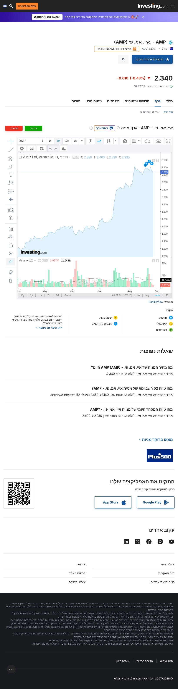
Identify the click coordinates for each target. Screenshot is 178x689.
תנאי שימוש (166, 661)
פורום (75, 101)
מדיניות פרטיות (145, 661)
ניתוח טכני (94, 101)
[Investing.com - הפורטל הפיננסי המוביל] (152, 6)
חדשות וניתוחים (137, 101)
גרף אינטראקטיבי (149, 111)
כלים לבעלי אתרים (163, 582)
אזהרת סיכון (122, 661)
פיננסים (113, 101)
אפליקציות (168, 564)
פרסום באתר (77, 573)
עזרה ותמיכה (77, 582)
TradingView (155, 301)
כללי (169, 101)
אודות (82, 564)
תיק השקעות (166, 573)
